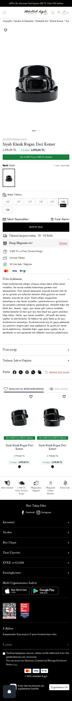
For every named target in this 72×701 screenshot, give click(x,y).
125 (53, 202)
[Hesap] (59, 12)
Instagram (46, 512)
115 (31, 202)
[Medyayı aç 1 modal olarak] (36, 79)
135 (7, 210)
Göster (63, 243)
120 (42, 202)
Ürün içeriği (10, 350)
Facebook (30, 512)
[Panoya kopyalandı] (39, 372)
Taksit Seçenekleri (18, 219)
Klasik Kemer (56, 21)
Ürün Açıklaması (12, 279)
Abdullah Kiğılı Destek (59, 372)
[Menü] (7, 12)
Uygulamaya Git (59, 687)
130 (63, 202)
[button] (53, 12)
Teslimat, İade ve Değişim (17, 360)
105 (9, 202)
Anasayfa (7, 21)
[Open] (9, 691)
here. (15, 664)
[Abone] (64, 644)
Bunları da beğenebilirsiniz (26, 389)
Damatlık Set (42, 21)
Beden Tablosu (14, 194)
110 (20, 202)
